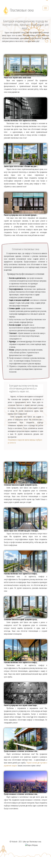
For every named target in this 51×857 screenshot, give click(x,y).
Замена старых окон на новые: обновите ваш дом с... (21, 166)
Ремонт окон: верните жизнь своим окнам (17, 77)
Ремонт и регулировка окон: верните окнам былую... (21, 705)
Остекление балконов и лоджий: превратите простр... (21, 485)
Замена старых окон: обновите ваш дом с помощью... (21, 530)
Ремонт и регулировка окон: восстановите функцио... (21, 215)
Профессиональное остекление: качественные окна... (21, 751)
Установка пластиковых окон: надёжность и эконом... (21, 120)
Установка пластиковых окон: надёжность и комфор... (21, 573)
